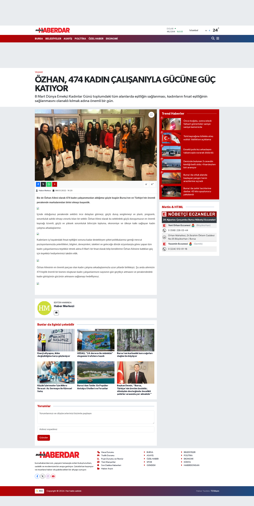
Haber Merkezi (45, 191)
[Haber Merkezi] (44, 308)
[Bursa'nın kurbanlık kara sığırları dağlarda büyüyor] (135, 340)
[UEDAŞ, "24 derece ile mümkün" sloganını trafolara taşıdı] (96, 340)
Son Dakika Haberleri (111, 465)
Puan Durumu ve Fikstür (112, 459)
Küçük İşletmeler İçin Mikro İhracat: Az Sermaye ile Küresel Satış (54, 388)
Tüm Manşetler (108, 462)
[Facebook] (37, 476)
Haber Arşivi (107, 469)
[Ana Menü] (217, 39)
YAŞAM (39, 72)
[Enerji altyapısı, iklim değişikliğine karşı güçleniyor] (56, 340)
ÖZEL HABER (95, 38)
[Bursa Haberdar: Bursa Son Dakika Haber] (52, 30)
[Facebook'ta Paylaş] (38, 184)
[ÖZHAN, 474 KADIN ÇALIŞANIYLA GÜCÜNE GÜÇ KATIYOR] (96, 145)
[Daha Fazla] (54, 184)
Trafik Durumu (107, 455)
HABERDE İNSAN (191, 465)
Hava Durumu (107, 452)
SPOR (149, 462)
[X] (42, 476)
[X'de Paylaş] (43, 184)
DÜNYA (187, 462)
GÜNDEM (151, 465)
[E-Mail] (56, 312)
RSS (41, 491)
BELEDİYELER (53, 38)
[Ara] (213, 39)
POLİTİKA (80, 38)
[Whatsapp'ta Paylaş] (49, 184)
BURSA (39, 38)
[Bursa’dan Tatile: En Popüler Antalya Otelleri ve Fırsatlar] (96, 372)
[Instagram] (47, 476)
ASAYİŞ (68, 38)
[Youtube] (53, 476)
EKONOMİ (112, 38)
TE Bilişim (215, 491)
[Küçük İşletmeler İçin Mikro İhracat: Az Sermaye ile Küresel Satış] (56, 372)
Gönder (43, 437)
